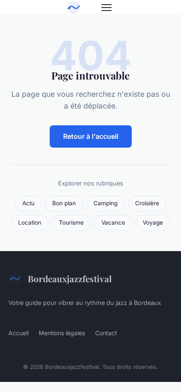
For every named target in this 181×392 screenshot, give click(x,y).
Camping (105, 203)
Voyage (153, 222)
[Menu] (106, 7)
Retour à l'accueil (90, 136)
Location (29, 222)
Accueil (18, 332)
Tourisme (71, 222)
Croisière (147, 203)
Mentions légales (62, 332)
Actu (28, 203)
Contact (106, 332)
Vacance (113, 222)
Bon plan (64, 203)
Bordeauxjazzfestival (70, 278)
